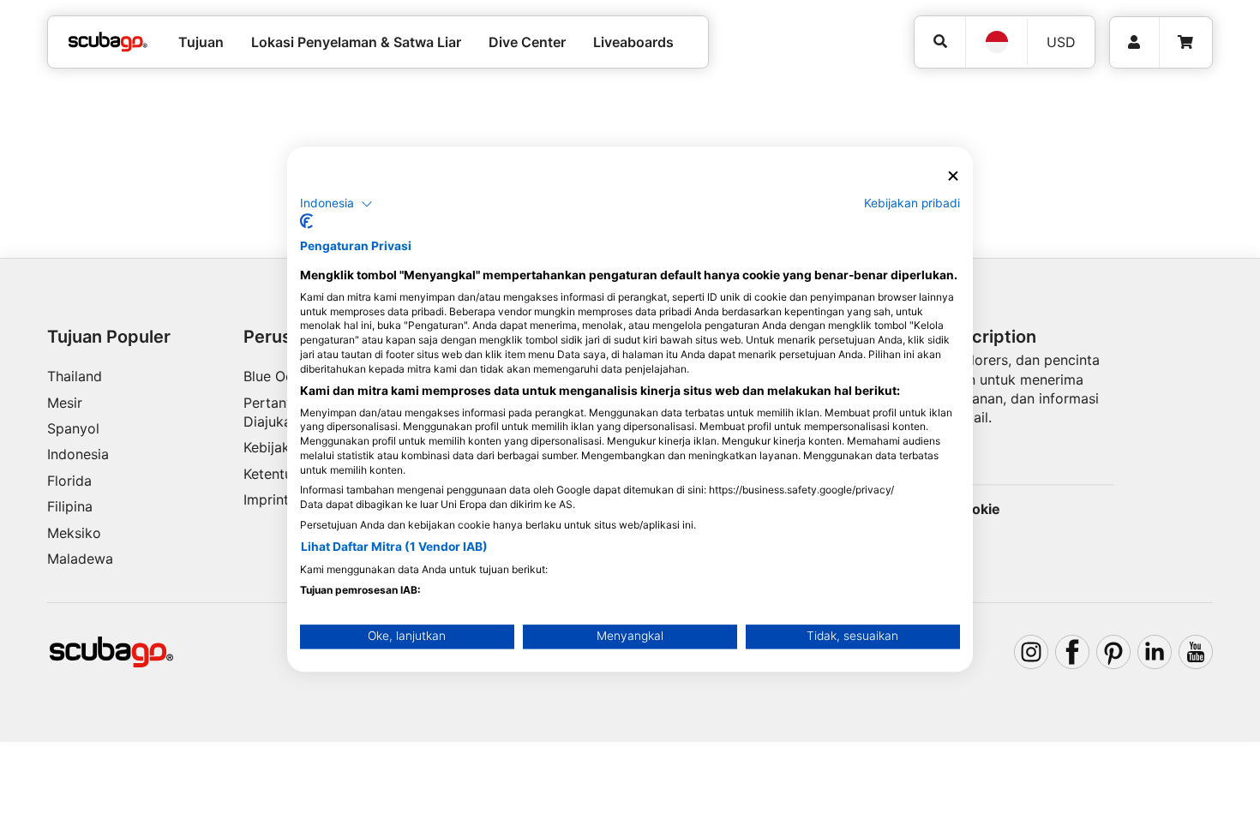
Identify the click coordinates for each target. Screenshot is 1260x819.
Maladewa (80, 558)
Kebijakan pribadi (912, 203)
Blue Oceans (283, 376)
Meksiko (74, 532)
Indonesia (78, 454)
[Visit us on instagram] (1031, 652)
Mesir (64, 402)
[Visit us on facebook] (1072, 652)
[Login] (1134, 42)
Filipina (70, 506)
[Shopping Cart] (1185, 42)
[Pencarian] (940, 41)
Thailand (74, 376)
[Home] (108, 42)
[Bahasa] (996, 42)
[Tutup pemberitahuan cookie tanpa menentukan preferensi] (953, 176)
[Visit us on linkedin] (1154, 652)
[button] (336, 204)
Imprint (266, 499)
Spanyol (73, 428)
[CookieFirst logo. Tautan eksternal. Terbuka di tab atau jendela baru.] (306, 222)
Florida (69, 480)
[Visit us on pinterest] (1113, 652)
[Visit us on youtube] (1196, 652)
